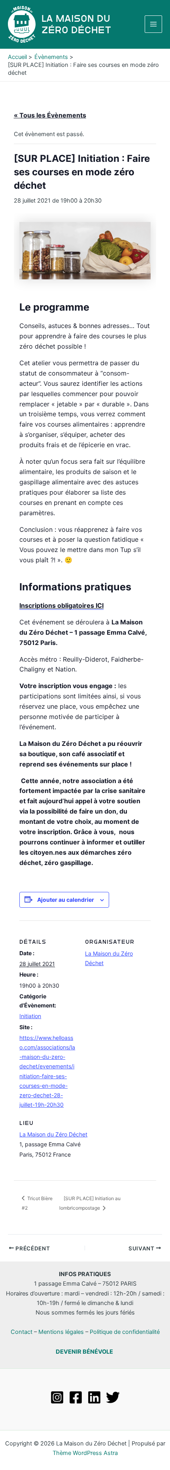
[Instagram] (57, 1397)
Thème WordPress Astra (85, 1453)
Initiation (30, 1016)
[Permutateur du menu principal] (153, 24)
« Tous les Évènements (50, 115)
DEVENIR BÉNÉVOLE (84, 1351)
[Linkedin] (94, 1397)
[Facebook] (76, 1397)
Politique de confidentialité (125, 1331)
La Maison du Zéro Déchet (53, 1134)
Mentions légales (61, 1331)
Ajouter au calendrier (65, 899)
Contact (21, 1331)
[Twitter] (113, 1397)
